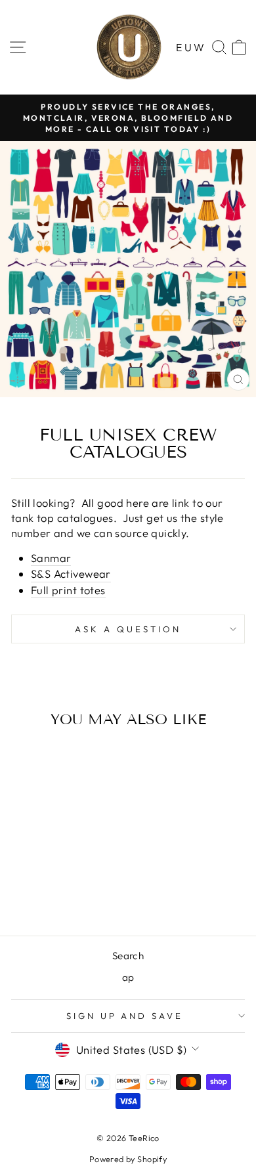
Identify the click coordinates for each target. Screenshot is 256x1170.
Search (128, 955)
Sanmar (51, 558)
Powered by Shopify (128, 1159)
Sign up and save (125, 1015)
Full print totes (68, 590)
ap (128, 977)
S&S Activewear (71, 573)
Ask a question (128, 629)
